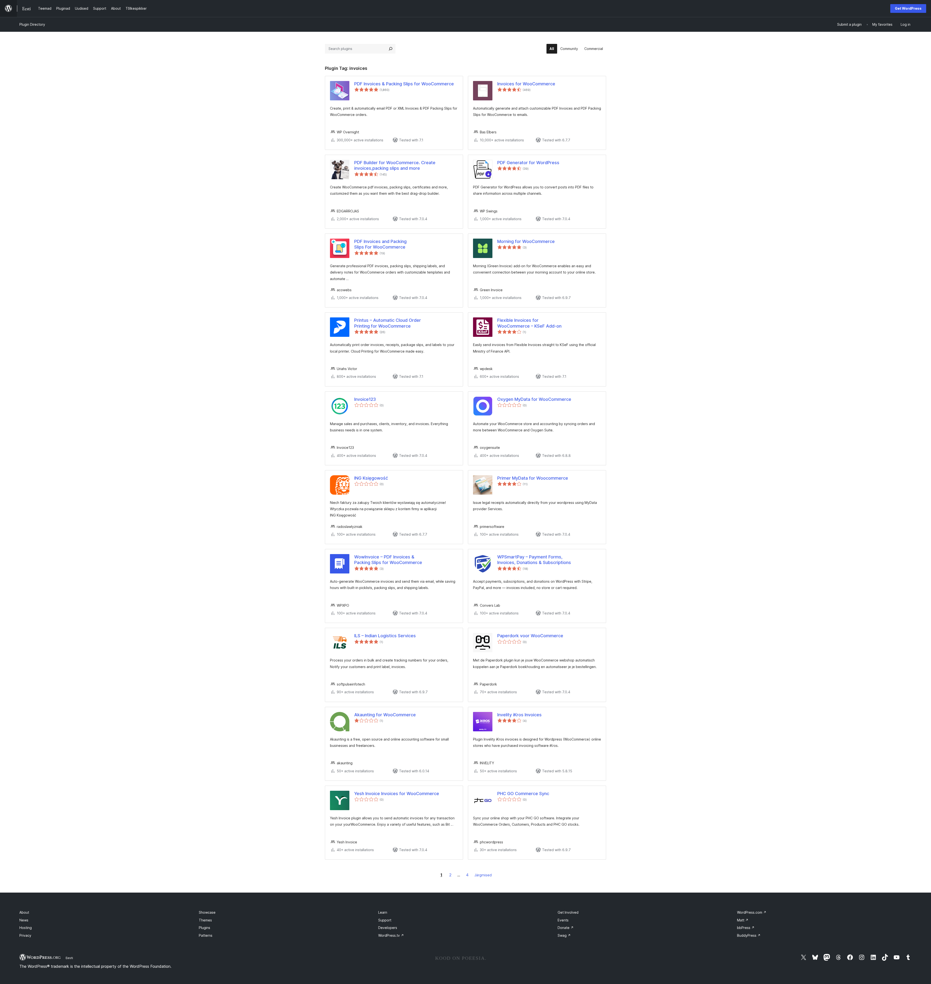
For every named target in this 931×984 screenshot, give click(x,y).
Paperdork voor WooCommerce (530, 635)
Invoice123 (365, 399)
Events (563, 920)
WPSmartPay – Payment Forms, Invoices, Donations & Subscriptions (534, 559)
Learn (382, 912)
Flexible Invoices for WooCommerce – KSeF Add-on (529, 323)
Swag (564, 935)
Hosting (25, 928)
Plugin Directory (32, 24)
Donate (566, 928)
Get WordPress (908, 8)
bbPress (745, 928)
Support (384, 920)
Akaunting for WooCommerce (385, 714)
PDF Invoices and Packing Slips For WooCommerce (380, 244)
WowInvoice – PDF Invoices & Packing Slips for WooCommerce (388, 559)
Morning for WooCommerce (526, 241)
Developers (387, 928)
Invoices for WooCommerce (526, 83)
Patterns (205, 935)
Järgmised (483, 875)
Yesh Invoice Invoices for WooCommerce (396, 793)
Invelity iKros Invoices (519, 714)
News (23, 920)
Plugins (204, 928)
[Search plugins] (390, 49)
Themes (205, 920)
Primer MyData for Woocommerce (532, 478)
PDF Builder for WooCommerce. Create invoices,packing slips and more (394, 165)
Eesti (69, 958)
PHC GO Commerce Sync (523, 793)
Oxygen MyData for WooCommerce (534, 399)
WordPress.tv (391, 935)
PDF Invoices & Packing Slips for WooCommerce (404, 83)
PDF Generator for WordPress (528, 162)
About (24, 912)
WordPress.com (751, 912)
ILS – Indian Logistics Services (385, 635)
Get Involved (568, 912)
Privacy (25, 935)
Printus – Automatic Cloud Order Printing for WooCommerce (387, 323)
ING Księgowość (371, 478)
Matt (742, 920)
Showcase (207, 912)
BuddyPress (749, 935)
